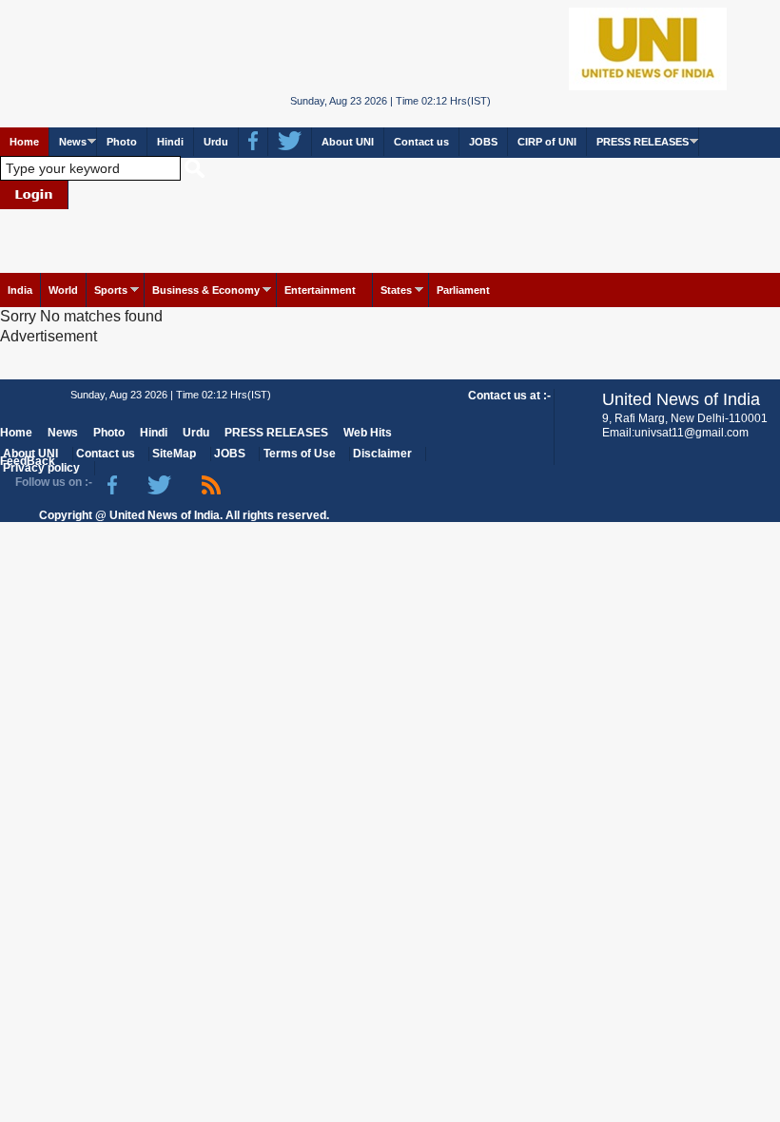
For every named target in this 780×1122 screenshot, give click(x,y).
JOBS (483, 141)
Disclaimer (382, 453)
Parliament (463, 290)
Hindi (170, 141)
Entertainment (320, 290)
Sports (110, 290)
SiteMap (174, 453)
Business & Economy (206, 290)
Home (24, 141)
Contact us (421, 141)
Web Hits (367, 432)
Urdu (216, 141)
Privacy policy (41, 468)
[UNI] (389, 48)
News (73, 141)
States (396, 290)
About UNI (348, 141)
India (20, 290)
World (63, 290)
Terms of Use (299, 453)
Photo (122, 141)
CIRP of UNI (546, 141)
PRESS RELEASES (642, 141)
